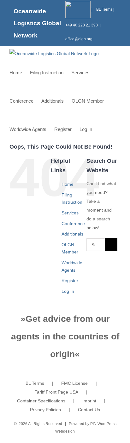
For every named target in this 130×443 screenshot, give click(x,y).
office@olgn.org (78, 39)
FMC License (74, 383)
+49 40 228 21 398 (81, 25)
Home (68, 184)
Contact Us (89, 409)
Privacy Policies (45, 409)
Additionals (72, 233)
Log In (68, 291)
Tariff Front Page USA (56, 392)
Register (70, 280)
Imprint (89, 400)
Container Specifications (41, 400)
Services (70, 212)
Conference (73, 223)
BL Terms (104, 9)
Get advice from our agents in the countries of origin (65, 336)
